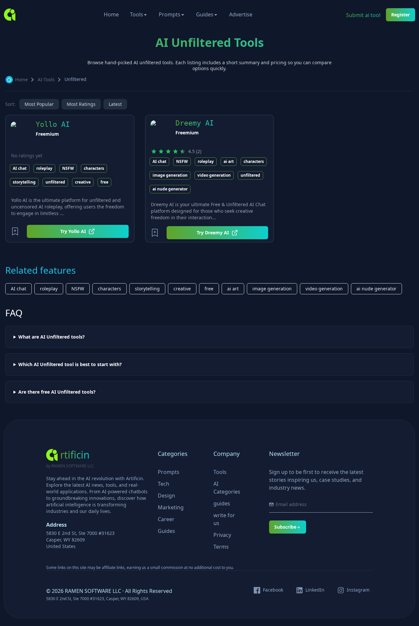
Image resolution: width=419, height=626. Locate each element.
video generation (214, 175)
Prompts (169, 14)
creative (83, 182)
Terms (221, 546)
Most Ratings (81, 104)
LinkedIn (314, 590)
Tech (163, 483)
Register (400, 14)
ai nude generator (170, 189)
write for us (224, 519)
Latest (115, 104)
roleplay (44, 168)
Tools (136, 14)
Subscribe (285, 527)
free (104, 182)
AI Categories (226, 487)
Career (166, 519)
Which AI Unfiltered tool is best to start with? (70, 364)
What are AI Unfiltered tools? (51, 337)
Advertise (240, 14)
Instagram (358, 590)
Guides (204, 14)
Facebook (273, 590)
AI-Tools (46, 79)
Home (111, 14)
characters (94, 168)
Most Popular (39, 104)
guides (221, 503)
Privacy (222, 534)
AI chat (20, 168)
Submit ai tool (363, 15)
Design (166, 495)
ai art (229, 161)
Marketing (171, 507)
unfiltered (55, 182)
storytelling (24, 182)
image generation (170, 175)
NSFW (68, 168)
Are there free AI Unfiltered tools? (57, 392)
